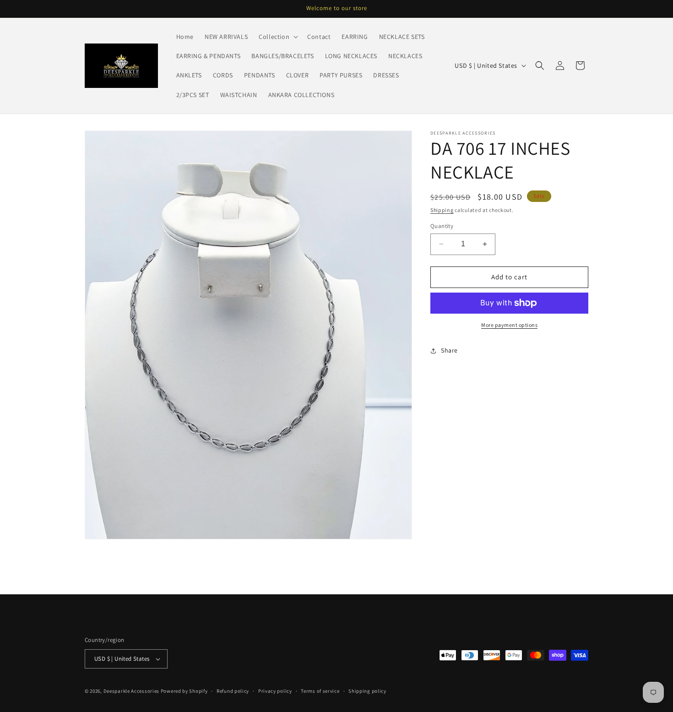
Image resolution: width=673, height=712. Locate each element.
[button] (277, 36)
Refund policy (233, 690)
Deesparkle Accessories (131, 691)
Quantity (441, 226)
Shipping (442, 210)
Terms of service (320, 690)
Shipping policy (367, 690)
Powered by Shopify (184, 691)
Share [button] (449, 350)
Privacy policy (275, 690)
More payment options (509, 324)
